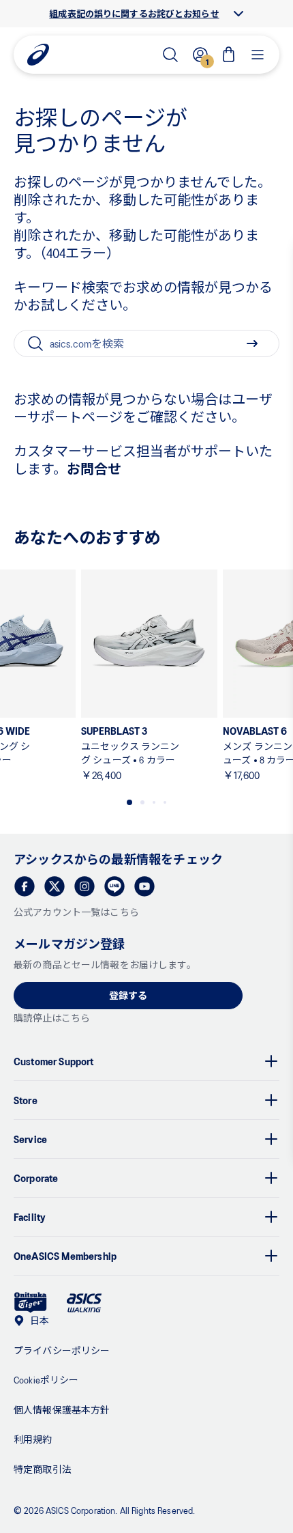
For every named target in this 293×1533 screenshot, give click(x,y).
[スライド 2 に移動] (142, 802)
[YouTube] (144, 886)
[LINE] (114, 886)
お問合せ (94, 468)
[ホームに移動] (38, 55)
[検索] (170, 54)
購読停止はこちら (52, 1018)
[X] (54, 886)
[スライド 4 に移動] (165, 802)
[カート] (229, 54)
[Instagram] (84, 886)
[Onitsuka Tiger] (31, 1302)
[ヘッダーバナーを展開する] (238, 13)
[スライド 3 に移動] (154, 802)
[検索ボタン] (252, 343)
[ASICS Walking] (84, 1303)
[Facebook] (24, 886)
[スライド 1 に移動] (129, 802)
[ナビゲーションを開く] (257, 54)
